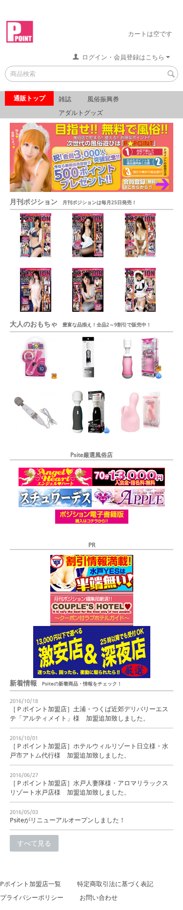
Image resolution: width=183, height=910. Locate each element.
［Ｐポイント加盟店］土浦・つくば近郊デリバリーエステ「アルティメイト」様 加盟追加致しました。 (89, 713)
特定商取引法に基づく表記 (115, 883)
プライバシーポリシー (31, 897)
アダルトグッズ (81, 112)
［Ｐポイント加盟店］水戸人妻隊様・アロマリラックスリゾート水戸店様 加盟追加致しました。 (89, 787)
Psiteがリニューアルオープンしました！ (67, 819)
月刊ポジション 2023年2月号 (25, 283)
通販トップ (29, 98)
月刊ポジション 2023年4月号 (78, 228)
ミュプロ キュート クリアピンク (25, 350)
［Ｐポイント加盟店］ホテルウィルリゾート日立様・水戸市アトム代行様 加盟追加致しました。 (89, 750)
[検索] (171, 74)
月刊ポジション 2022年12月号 (130, 283)
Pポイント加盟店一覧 (30, 883)
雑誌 (65, 99)
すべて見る (34, 843)
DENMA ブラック (77, 341)
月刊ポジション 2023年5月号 (25, 228)
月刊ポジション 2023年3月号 (130, 228)
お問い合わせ (99, 897)
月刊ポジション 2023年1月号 (78, 283)
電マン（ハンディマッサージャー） (25, 404)
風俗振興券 (103, 99)
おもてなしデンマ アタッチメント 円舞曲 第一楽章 (130, 409)
